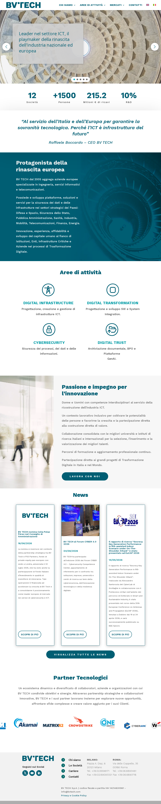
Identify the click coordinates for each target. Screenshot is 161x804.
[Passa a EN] (147, 7)
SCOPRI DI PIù (29, 634)
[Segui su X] (25, 773)
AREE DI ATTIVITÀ (91, 5)
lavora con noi (85, 476)
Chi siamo (75, 760)
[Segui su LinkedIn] (39, 773)
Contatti (74, 776)
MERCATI (116, 5)
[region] (80, 47)
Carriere (73, 771)
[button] (6, 47)
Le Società (75, 765)
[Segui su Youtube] (32, 773)
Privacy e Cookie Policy (73, 795)
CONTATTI (135, 5)
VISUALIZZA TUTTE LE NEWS (80, 654)
